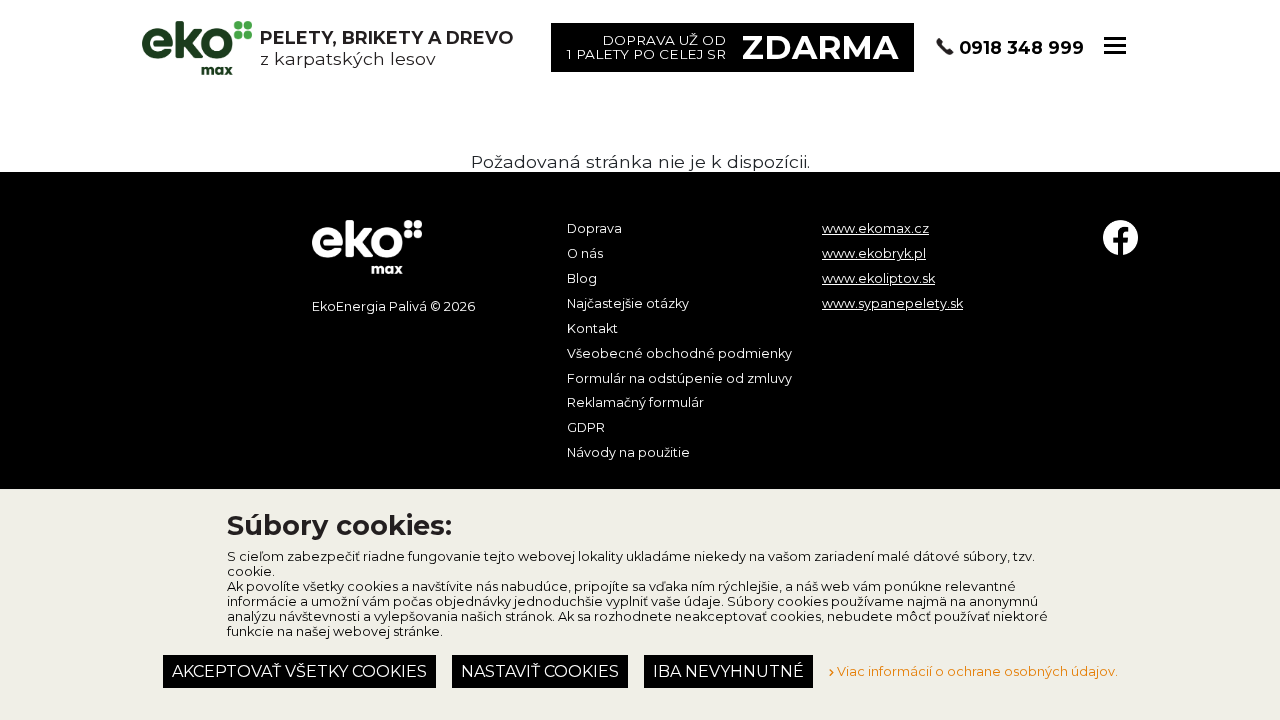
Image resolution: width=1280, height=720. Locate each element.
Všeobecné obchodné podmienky (679, 353)
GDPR (586, 427)
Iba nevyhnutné (728, 671)
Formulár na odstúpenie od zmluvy (679, 378)
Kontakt (592, 328)
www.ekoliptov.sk (878, 278)
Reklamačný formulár (635, 402)
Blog (582, 278)
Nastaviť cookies (540, 671)
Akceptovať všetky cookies (299, 671)
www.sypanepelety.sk (892, 303)
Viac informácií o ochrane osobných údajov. (976, 671)
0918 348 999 (1021, 47)
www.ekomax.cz (875, 228)
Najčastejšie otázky (628, 303)
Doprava (594, 228)
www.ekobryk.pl (874, 253)
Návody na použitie (628, 452)
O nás (585, 253)
